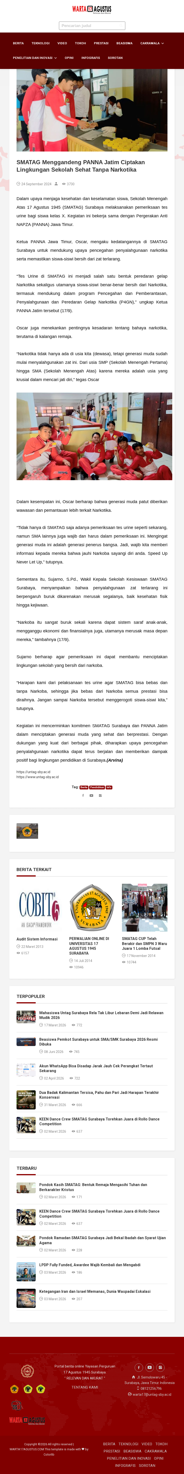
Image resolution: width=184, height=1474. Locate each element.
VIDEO (62, 43)
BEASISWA (124, 43)
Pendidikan (97, 787)
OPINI (69, 58)
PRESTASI (101, 43)
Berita (83, 787)
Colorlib (49, 1454)
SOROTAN (115, 58)
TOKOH (80, 43)
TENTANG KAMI (85, 1387)
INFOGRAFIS (90, 58)
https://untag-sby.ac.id (33, 772)
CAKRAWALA (150, 43)
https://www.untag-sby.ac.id (38, 777)
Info (109, 787)
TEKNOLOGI (41, 43)
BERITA (18, 43)
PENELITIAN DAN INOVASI (33, 58)
